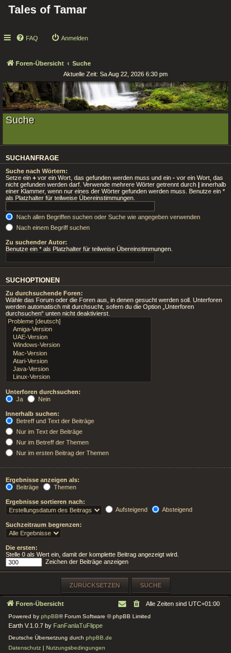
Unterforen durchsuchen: (43, 391)
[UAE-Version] (78, 337)
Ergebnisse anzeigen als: (43, 479)
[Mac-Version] (78, 354)
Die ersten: (22, 547)
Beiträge (27, 487)
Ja (19, 399)
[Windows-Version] (78, 345)
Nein (43, 399)
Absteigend (176, 509)
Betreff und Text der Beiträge (54, 421)
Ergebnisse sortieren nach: (45, 501)
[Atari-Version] (78, 361)
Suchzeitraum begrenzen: (44, 524)
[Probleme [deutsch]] (78, 322)
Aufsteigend (130, 509)
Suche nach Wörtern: (37, 171)
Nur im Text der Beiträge (48, 431)
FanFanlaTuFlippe (78, 625)
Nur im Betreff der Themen (52, 442)
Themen (64, 487)
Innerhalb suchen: (32, 413)
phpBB (50, 616)
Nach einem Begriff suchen (52, 227)
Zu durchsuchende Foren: (44, 293)
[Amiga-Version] (78, 330)
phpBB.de (99, 638)
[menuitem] (27, 38)
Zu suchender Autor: (36, 242)
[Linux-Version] (78, 377)
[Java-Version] (78, 369)
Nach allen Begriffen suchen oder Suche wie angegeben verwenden (107, 217)
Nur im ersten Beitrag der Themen (62, 453)
